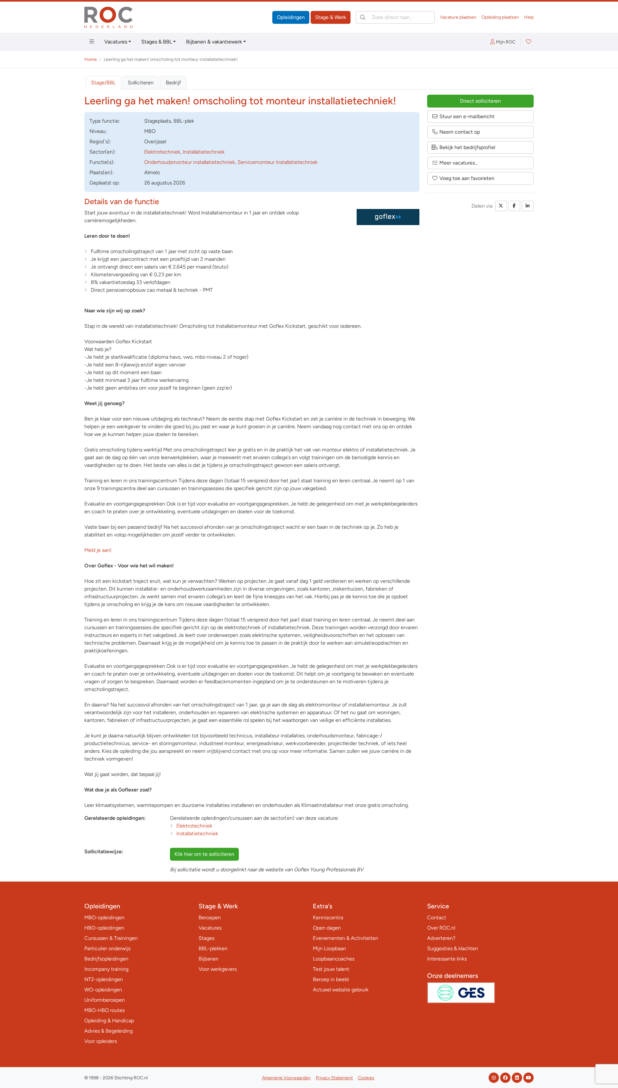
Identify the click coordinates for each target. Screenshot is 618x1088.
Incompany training (106, 969)
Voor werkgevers (218, 969)
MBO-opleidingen (104, 917)
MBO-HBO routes (104, 1010)
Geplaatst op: (104, 183)
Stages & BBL (156, 42)
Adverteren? (441, 938)
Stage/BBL (103, 83)
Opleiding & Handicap (109, 1020)
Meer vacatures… (458, 163)
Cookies (366, 1078)
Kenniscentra (328, 917)
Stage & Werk (330, 17)
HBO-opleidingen (104, 928)
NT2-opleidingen (103, 979)
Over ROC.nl (441, 928)
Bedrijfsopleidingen (106, 959)
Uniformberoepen (104, 1000)
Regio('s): (100, 141)
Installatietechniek (204, 152)
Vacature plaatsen (458, 17)
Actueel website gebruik (341, 990)
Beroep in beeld (331, 979)
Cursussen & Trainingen (111, 938)
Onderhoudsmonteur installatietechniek (189, 162)
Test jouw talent (331, 969)
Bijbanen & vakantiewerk (214, 42)
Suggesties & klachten (452, 948)
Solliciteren (141, 83)
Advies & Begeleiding (108, 1031)
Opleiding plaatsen (500, 17)
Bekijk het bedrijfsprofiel (467, 147)
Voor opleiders (100, 1041)
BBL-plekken (213, 948)
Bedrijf (173, 83)
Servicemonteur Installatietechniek (278, 162)
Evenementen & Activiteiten (345, 938)
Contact (436, 917)
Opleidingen (291, 17)
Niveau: (98, 131)
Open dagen (327, 928)
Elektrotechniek (162, 152)
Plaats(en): (101, 172)
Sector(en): (102, 152)
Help (529, 17)
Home (90, 59)
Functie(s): (102, 162)
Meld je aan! (98, 550)
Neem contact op (459, 132)
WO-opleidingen (103, 990)
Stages (206, 938)
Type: (104, 121)
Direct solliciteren (480, 101)
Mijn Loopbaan (329, 948)
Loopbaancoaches (333, 959)
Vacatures (115, 42)
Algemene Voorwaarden (286, 1078)
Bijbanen (209, 959)
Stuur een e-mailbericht (466, 116)
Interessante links (447, 959)
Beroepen (210, 917)
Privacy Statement (334, 1078)
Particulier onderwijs (107, 948)
